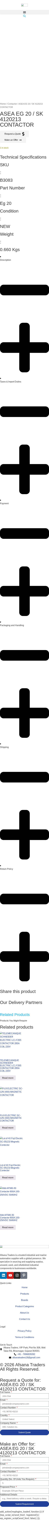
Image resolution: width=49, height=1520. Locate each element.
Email (3, 1400)
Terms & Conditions (24, 1337)
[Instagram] (17, 1275)
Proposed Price (8, 1487)
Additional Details (8, 1495)
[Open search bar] (24, 16)
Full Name (5, 1392)
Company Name (8, 1423)
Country (4, 1415)
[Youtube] (10, 1275)
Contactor (12, 104)
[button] (24, 12)
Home (3, 104)
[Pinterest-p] (23, 1275)
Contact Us (24, 1319)
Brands (24, 1300)
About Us (24, 1313)
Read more (7, 1078)
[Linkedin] (3, 1275)
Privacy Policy (24, 1331)
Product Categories (24, 1306)
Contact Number (8, 1408)
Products (24, 1294)
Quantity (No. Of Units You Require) (17, 1479)
